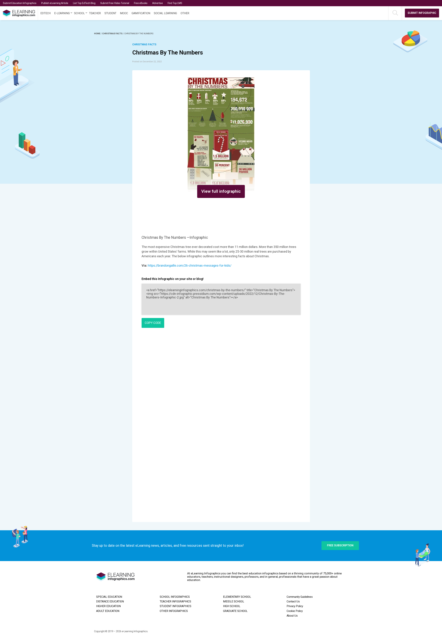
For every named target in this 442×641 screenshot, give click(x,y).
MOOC (124, 13)
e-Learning (62, 13)
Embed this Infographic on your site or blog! (173, 279)
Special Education (109, 596)
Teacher (95, 13)
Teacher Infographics (175, 601)
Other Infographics (174, 611)
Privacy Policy (295, 606)
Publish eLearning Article (54, 3)
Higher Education (108, 606)
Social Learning (165, 13)
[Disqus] (221, 380)
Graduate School (235, 611)
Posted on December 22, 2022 (147, 61)
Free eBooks (140, 3)
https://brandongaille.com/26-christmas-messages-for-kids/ (189, 265)
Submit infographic (422, 13)
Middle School (233, 601)
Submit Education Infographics (19, 3)
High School (231, 606)
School (79, 13)
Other (185, 13)
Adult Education (107, 611)
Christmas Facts (112, 33)
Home (97, 33)
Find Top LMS (175, 3)
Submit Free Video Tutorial (114, 3)
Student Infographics (175, 606)
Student (110, 13)
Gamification (141, 13)
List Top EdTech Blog (84, 3)
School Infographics (175, 596)
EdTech (45, 13)
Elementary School (237, 596)
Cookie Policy (295, 611)
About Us (292, 615)
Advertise (157, 3)
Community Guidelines (300, 596)
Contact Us (293, 601)
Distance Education (110, 601)
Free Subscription (340, 545)
